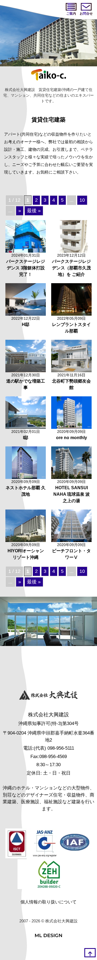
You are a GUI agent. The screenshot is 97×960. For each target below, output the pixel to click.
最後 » (34, 210)
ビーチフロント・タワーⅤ (71, 554)
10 (82, 200)
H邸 (25, 324)
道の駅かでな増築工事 (25, 384)
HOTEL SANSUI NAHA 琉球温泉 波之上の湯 (71, 494)
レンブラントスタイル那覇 (71, 327)
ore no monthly (71, 437)
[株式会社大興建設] (48, 695)
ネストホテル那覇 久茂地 (26, 491)
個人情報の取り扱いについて (48, 902)
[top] (90, 952)
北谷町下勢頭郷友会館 (71, 384)
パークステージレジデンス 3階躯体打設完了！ (25, 268)
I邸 (25, 437)
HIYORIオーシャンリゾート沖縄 (26, 554)
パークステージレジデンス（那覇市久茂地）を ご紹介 (71, 268)
